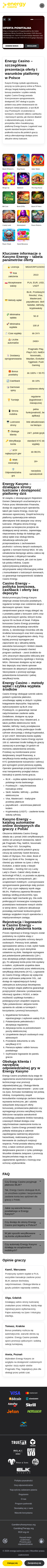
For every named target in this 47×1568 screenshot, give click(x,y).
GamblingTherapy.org (24, 1528)
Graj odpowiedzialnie (23, 1485)
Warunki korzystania (23, 1513)
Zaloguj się (12, 1563)
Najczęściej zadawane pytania (23, 1490)
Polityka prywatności (23, 1481)
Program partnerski (23, 1504)
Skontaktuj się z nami (23, 1508)
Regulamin (23, 1494)
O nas (23, 1499)
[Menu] (41, 5)
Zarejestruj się (34, 1563)
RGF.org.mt (23, 1532)
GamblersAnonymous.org (23, 1524)
